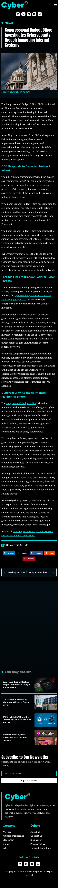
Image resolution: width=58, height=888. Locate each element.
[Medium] (34, 14)
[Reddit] (29, 14)
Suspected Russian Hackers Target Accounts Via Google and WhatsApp (16, 685)
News (9, 23)
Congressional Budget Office (21, 403)
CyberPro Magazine (32, 871)
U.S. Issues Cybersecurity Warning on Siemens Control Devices (16, 702)
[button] (55, 5)
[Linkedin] (18, 14)
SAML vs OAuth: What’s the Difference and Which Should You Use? (17, 720)
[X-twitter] (23, 14)
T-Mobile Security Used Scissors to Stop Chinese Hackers (14, 737)
